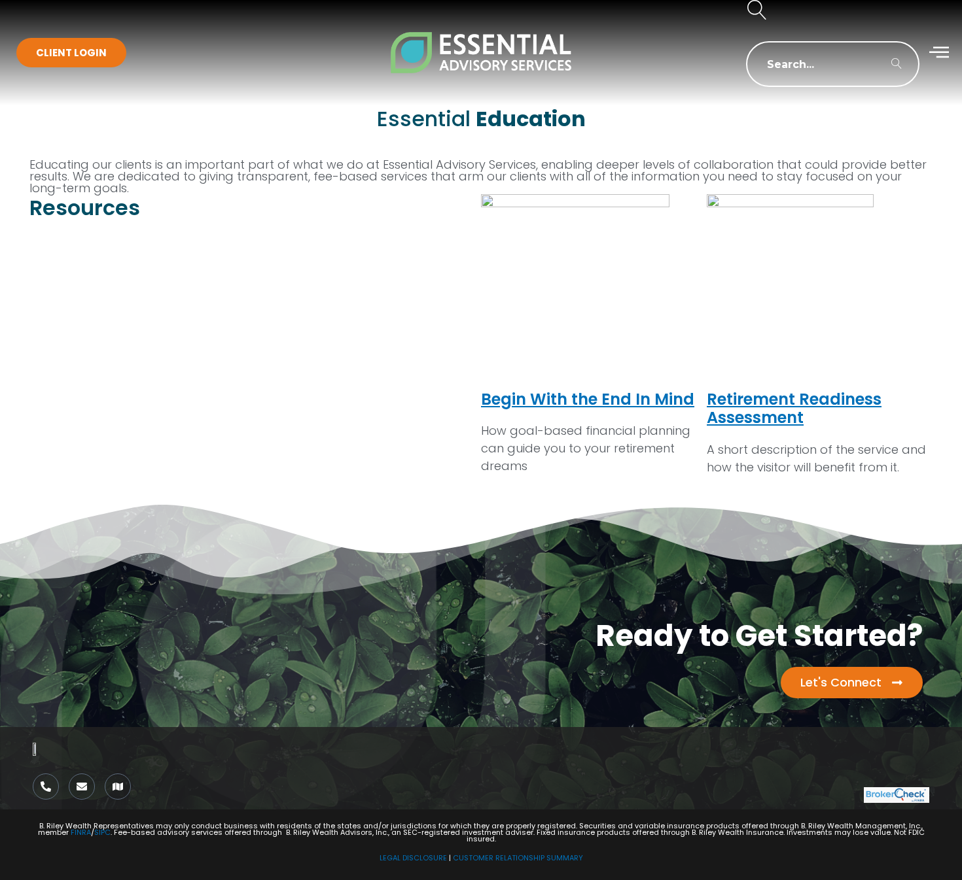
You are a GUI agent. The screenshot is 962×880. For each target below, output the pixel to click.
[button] (757, 11)
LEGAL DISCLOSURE (413, 858)
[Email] (82, 786)
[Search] (896, 64)
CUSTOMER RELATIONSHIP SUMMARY (518, 858)
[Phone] (46, 786)
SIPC (102, 832)
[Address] (118, 786)
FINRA (81, 832)
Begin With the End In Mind (587, 399)
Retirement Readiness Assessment (794, 408)
